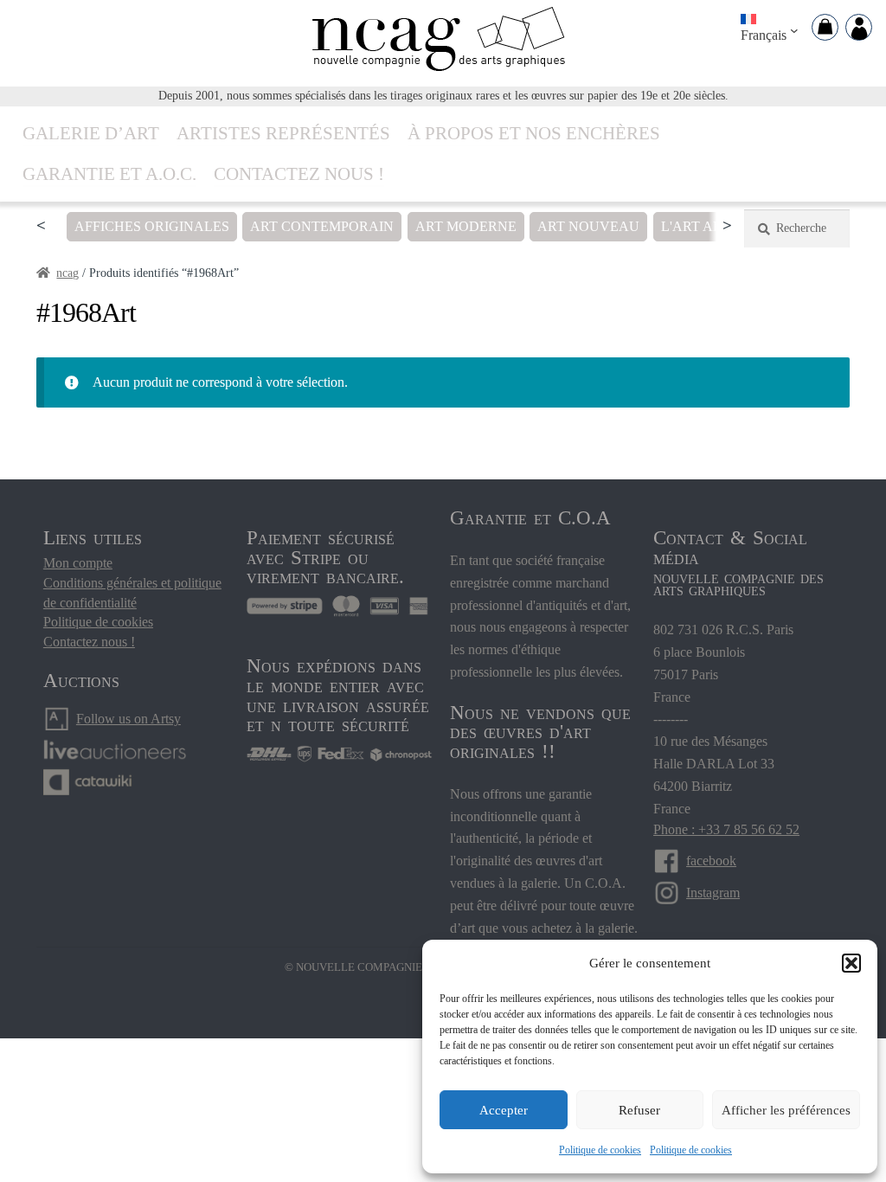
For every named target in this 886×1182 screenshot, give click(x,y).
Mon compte (77, 563)
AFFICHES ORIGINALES (151, 226)
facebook (711, 860)
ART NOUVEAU (588, 226)
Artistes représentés (283, 133)
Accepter (503, 1110)
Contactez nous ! (299, 173)
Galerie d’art (90, 133)
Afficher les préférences (786, 1110)
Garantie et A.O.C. (109, 173)
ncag (67, 273)
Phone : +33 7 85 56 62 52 (726, 829)
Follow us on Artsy (128, 718)
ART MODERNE (466, 226)
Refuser (639, 1110)
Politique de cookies (600, 1150)
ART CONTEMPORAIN (322, 226)
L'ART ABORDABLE (725, 226)
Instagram (713, 892)
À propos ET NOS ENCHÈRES (534, 133)
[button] (851, 963)
